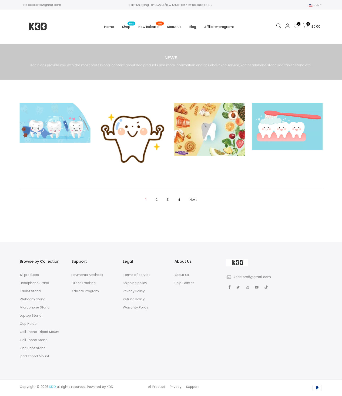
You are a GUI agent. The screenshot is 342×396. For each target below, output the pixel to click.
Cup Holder (29, 323)
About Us (174, 26)
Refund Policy (134, 299)
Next (193, 199)
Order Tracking (83, 283)
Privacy (175, 386)
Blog (192, 26)
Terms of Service (137, 274)
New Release (150, 25)
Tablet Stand (30, 291)
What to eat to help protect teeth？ (210, 116)
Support (192, 386)
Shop (128, 25)
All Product (156, 386)
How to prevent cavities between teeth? (55, 109)
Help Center (184, 283)
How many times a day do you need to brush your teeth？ (287, 113)
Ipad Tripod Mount (34, 356)
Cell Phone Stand (33, 340)
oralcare (55, 116)
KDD (110, 386)
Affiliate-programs (219, 26)
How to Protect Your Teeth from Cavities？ (132, 124)
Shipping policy (135, 283)
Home (109, 26)
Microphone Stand (35, 307)
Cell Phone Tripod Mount (40, 331)
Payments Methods (87, 274)
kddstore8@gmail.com (44, 5)
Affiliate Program (85, 291)
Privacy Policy (134, 291)
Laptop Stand (30, 315)
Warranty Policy (135, 307)
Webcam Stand (32, 299)
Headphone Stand (34, 283)
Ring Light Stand (33, 348)
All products (29, 274)
